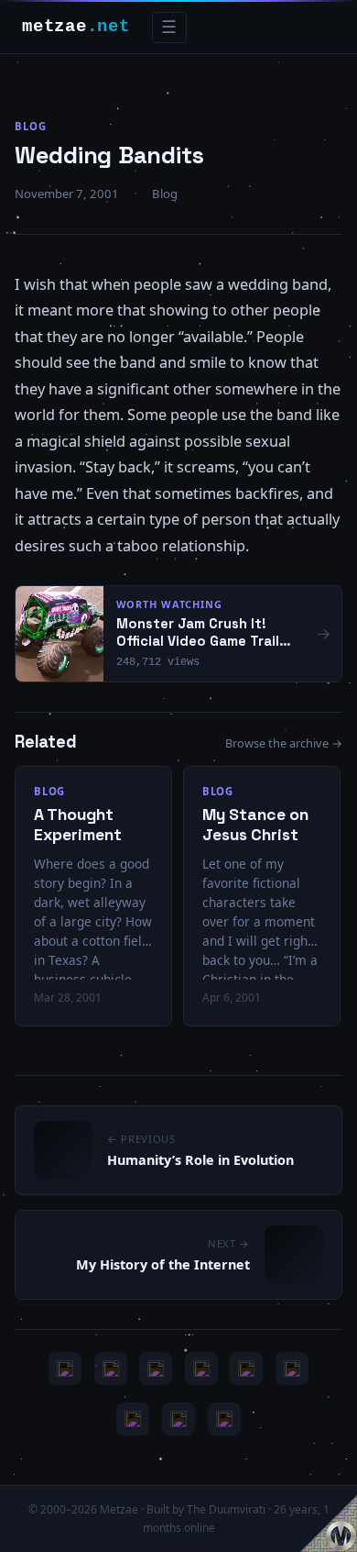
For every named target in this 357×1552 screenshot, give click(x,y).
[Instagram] (110, 1368)
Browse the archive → (283, 743)
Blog (31, 126)
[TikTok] (292, 1368)
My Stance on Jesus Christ (255, 825)
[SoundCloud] (246, 1368)
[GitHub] (201, 1368)
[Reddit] (224, 1419)
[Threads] (178, 1419)
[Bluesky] (155, 1368)
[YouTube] (65, 1368)
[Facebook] (132, 1419)
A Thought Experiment (78, 825)
